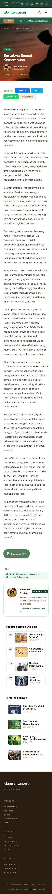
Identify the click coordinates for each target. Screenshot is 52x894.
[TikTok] (47, 4)
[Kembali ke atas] (45, 890)
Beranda (7, 28)
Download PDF (18, 554)
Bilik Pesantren (10, 806)
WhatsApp (11, 97)
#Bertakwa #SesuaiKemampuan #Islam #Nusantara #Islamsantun (23, 575)
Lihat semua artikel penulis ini (32, 610)
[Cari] (39, 12)
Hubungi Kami (9, 872)
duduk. (38, 179)
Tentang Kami (9, 864)
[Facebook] (22, 4)
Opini (17, 28)
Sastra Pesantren (11, 845)
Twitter (37, 91)
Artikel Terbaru (9, 837)
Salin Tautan (28, 97)
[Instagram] (32, 4)
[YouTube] (37, 4)
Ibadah (6, 814)
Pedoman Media (11, 868)
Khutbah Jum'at (10, 818)
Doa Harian (8, 810)
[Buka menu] (46, 12)
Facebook (22, 91)
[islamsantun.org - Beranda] (14, 12)
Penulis (6, 849)
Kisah (5, 822)
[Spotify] (42, 4)
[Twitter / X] (27, 4)
